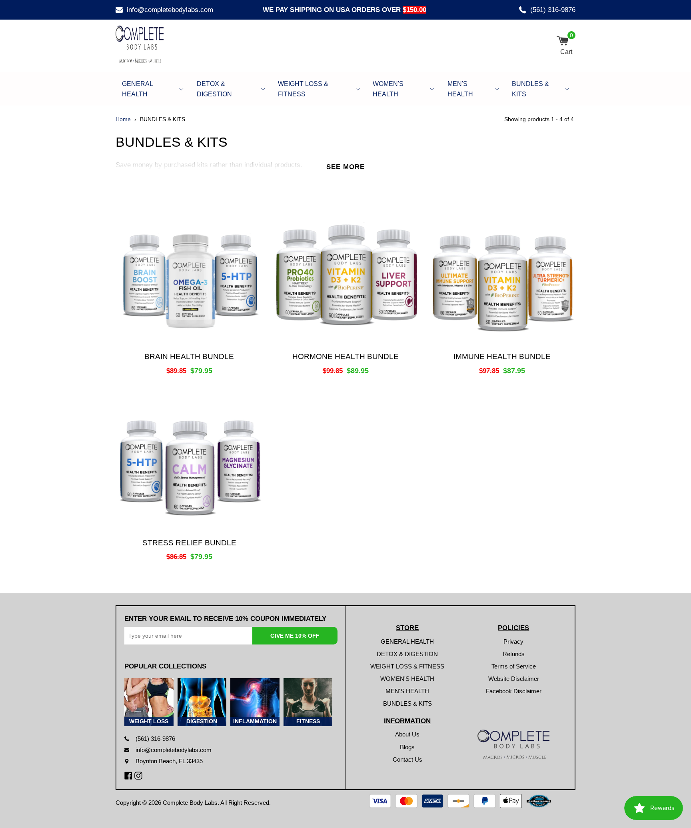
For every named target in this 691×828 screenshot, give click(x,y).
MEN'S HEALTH (460, 89)
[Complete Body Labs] (513, 744)
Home (123, 119)
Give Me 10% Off (295, 635)
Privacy (513, 641)
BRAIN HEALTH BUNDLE (189, 356)
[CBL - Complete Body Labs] (162, 44)
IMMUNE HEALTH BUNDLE (502, 356)
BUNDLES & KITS (530, 89)
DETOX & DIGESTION (214, 89)
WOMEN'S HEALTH (388, 89)
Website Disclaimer (513, 678)
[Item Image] (189, 274)
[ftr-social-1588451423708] (129, 776)
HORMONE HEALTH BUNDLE (345, 356)
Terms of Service (513, 666)
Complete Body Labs (190, 802)
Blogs (407, 747)
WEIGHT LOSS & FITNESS (303, 89)
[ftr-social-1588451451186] (139, 776)
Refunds (514, 653)
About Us (407, 734)
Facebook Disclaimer (513, 691)
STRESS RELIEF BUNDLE (189, 543)
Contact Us (407, 759)
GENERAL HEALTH (137, 89)
